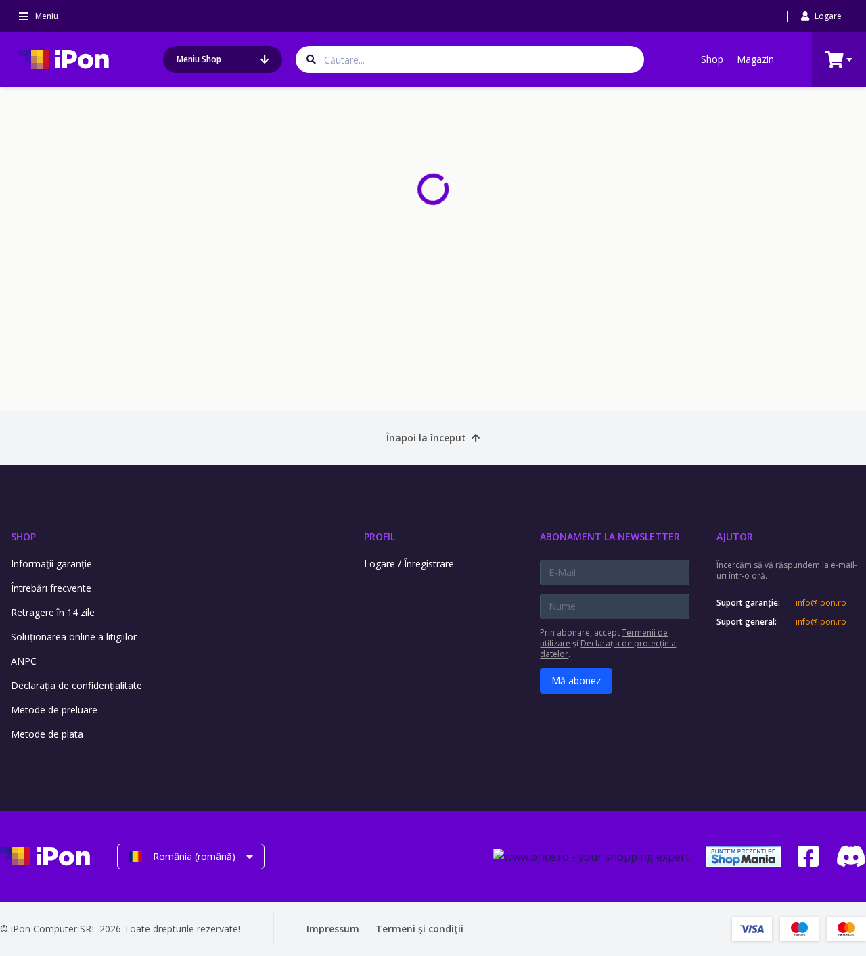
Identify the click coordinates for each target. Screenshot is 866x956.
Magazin (755, 59)
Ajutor (734, 536)
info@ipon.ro (821, 603)
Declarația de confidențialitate (76, 685)
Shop (712, 59)
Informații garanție (51, 563)
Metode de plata (47, 733)
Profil (379, 536)
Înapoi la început (426, 437)
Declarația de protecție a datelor (608, 649)
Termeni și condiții (419, 928)
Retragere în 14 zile (53, 612)
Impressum (332, 928)
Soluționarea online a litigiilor (74, 636)
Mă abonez (576, 680)
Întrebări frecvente (51, 587)
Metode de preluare (54, 709)
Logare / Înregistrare (409, 563)
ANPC (24, 660)
